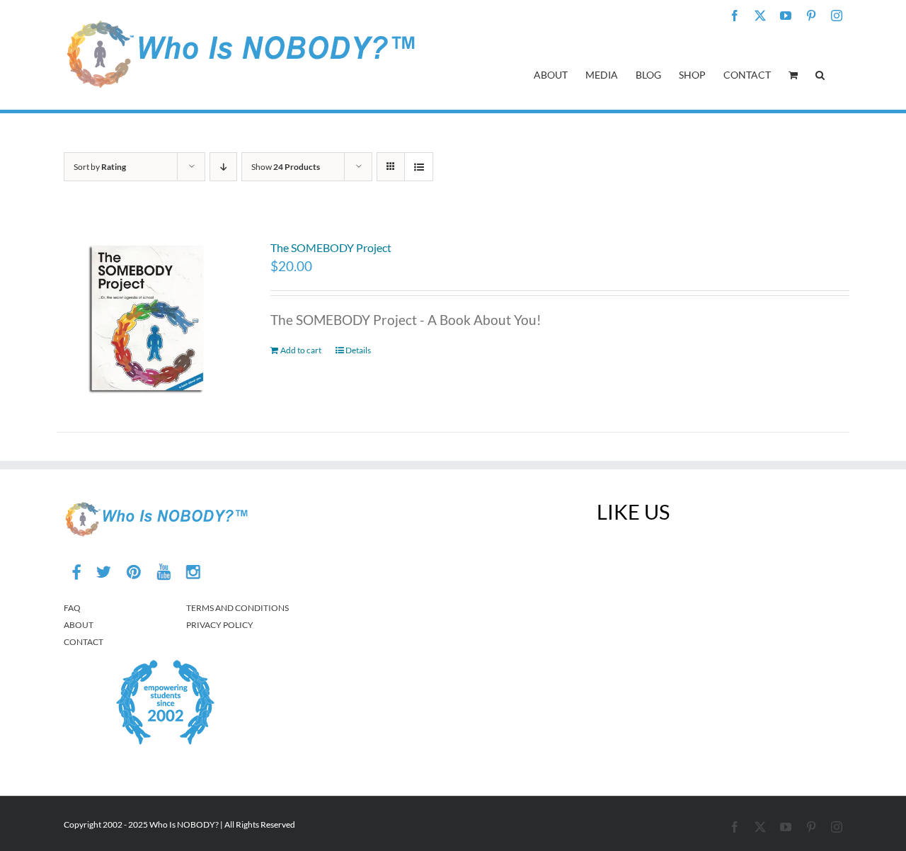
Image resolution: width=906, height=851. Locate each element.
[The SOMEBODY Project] (148, 317)
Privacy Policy (219, 624)
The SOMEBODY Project (330, 247)
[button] (820, 73)
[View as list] (418, 167)
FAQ (72, 607)
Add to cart (300, 350)
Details (358, 350)
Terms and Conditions (237, 607)
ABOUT (78, 624)
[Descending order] (223, 166)
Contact (83, 641)
